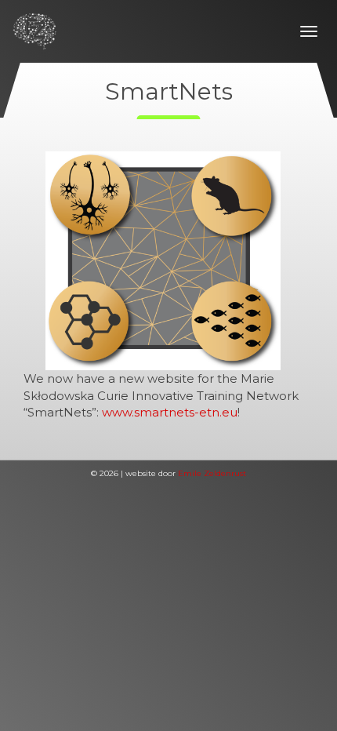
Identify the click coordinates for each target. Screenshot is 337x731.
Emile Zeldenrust (212, 473)
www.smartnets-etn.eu (169, 412)
